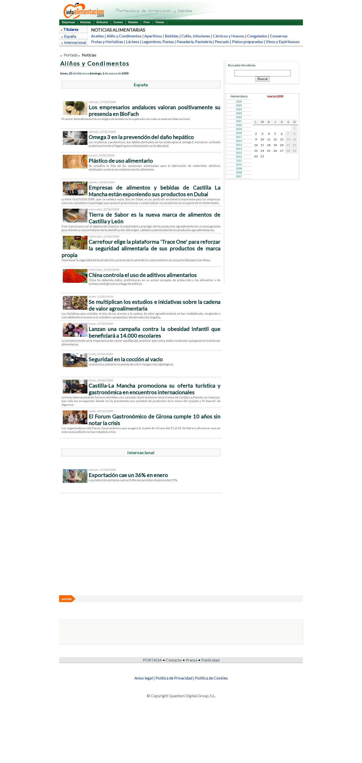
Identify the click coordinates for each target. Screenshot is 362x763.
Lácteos (132, 41)
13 (281, 139)
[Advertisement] (178, 543)
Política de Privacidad (173, 678)
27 (281, 151)
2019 (239, 129)
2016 (239, 140)
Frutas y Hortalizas (107, 41)
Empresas (68, 22)
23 (256, 151)
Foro (147, 22)
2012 (239, 156)
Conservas (279, 36)
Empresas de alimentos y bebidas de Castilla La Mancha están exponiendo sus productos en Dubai (154, 190)
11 (268, 139)
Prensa (191, 660)
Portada (71, 54)
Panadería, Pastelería (194, 41)
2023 (239, 113)
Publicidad (210, 660)
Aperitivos (153, 36)
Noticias (85, 22)
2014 (239, 148)
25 (268, 151)
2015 (239, 144)
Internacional (75, 42)
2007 (239, 176)
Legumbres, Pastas (158, 41)
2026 (239, 101)
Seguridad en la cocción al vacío (126, 359)
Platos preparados (247, 41)
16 (256, 145)
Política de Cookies (211, 678)
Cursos (118, 22)
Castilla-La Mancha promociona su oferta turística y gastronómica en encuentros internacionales (154, 388)
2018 (239, 133)
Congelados (257, 36)
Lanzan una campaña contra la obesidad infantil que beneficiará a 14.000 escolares (154, 332)
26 (275, 151)
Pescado (222, 41)
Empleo (133, 22)
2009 (239, 168)
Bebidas (172, 36)
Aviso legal (143, 678)
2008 (239, 172)
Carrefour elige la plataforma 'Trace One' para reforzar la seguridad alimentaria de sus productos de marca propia (141, 248)
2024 (239, 109)
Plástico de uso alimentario (121, 160)
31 (262, 156)
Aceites (97, 36)
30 (256, 156)
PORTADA (152, 660)
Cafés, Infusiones (195, 36)
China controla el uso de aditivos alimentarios (143, 274)
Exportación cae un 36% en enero (128, 475)
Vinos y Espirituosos (283, 41)
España (70, 36)
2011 (239, 160)
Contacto (174, 660)
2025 (239, 105)
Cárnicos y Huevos (228, 36)
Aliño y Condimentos (124, 36)
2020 (239, 125)
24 (262, 151)
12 (275, 139)
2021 (239, 121)
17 (262, 145)
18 (268, 145)
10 (262, 139)
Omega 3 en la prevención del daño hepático (141, 137)
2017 (239, 137)
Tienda (159, 22)
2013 (239, 152)
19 (275, 145)
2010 (239, 164)
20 (281, 145)
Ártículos (102, 22)
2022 (239, 117)
